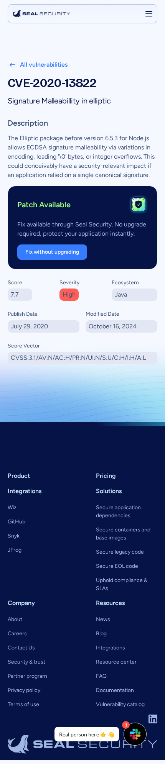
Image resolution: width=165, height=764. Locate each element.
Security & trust (26, 662)
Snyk (14, 536)
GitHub (16, 521)
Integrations (110, 647)
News (103, 619)
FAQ (101, 676)
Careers (17, 633)
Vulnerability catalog (120, 704)
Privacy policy (24, 690)
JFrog (14, 550)
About (15, 619)
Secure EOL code (117, 566)
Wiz (12, 507)
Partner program (27, 676)
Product (19, 475)
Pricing (106, 475)
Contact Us (21, 647)
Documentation (115, 690)
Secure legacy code (120, 552)
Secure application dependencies (118, 511)
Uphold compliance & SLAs (121, 584)
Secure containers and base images (123, 533)
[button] (148, 13)
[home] (41, 14)
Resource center (116, 662)
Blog (101, 633)
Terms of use (23, 704)
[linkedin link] (152, 719)
